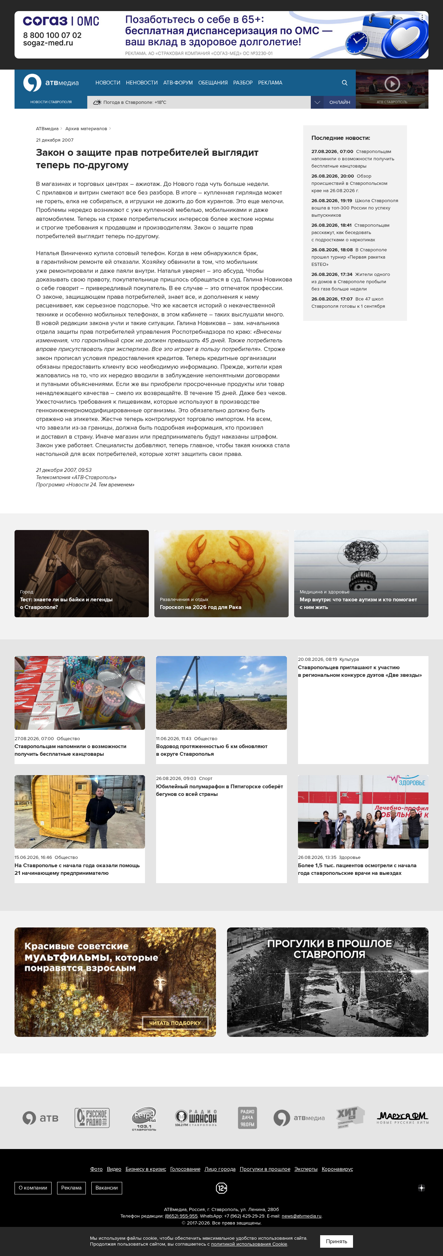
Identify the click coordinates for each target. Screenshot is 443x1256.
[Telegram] (345, 1187)
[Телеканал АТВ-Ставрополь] (40, 1117)
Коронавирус (337, 1169)
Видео (114, 1169)
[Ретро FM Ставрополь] (144, 1117)
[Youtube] (391, 1187)
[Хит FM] (351, 1117)
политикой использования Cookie (249, 1244)
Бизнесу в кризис (146, 1169)
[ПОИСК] (344, 83)
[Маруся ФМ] (403, 1117)
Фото (96, 1169)
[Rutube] (406, 1187)
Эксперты (306, 1169)
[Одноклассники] (361, 1187)
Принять (336, 1241)
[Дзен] (421, 1187)
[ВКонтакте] (330, 1187)
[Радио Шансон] (196, 1117)
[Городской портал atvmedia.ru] (299, 1117)
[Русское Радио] (92, 1117)
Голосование (185, 1169)
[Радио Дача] (247, 1117)
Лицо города (220, 1169)
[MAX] (376, 1187)
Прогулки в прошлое (265, 1169)
